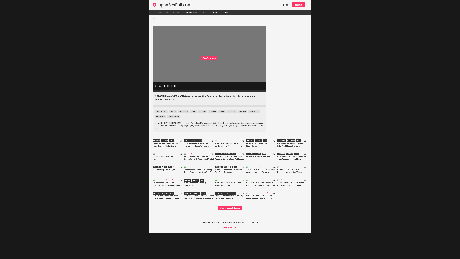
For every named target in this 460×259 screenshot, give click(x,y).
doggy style (160, 116)
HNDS (265, 141)
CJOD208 (196, 193)
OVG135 (164, 167)
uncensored (254, 111)
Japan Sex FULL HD (230, 228)
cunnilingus (183, 111)
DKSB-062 (156, 141)
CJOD (203, 193)
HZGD (296, 154)
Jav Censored (191, 12)
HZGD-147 (281, 154)
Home (158, 12)
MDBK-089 (219, 167)
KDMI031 (195, 180)
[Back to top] (452, 251)
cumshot (202, 111)
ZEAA (234, 193)
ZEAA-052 (219, 193)
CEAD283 (165, 193)
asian (194, 111)
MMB (264, 154)
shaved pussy (174, 116)
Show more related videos (230, 208)
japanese (242, 111)
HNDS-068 (250, 141)
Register (298, 4)
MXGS (298, 141)
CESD (233, 154)
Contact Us (228, 12)
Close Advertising (209, 58)
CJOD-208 (187, 193)
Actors (215, 12)
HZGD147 (289, 154)
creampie (231, 111)
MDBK (234, 167)
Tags (205, 12)
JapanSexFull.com (174, 5)
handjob (213, 111)
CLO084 (194, 141)
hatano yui (162, 111)
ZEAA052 (227, 193)
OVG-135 (156, 167)
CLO (200, 141)
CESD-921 (219, 154)
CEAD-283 (156, 193)
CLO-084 (187, 141)
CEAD (171, 193)
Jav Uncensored (173, 12)
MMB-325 (250, 154)
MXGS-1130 (282, 141)
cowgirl (222, 111)
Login (285, 4)
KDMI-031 (187, 180)
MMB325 (258, 154)
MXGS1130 (291, 141)
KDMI (202, 180)
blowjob (173, 111)
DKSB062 (165, 141)
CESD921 (227, 154)
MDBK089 (227, 167)
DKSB (171, 141)
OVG (169, 167)
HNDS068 (258, 141)
